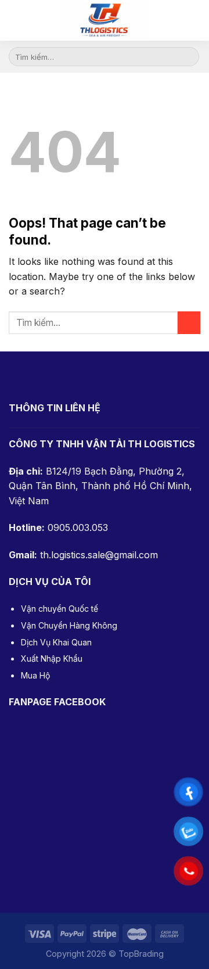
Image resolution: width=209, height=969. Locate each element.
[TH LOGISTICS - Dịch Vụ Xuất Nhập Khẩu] (104, 20)
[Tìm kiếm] (194, 20)
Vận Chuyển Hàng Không (69, 625)
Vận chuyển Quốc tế (59, 608)
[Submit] (188, 57)
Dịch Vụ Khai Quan (56, 642)
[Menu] (17, 20)
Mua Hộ (35, 675)
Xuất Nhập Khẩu (51, 658)
